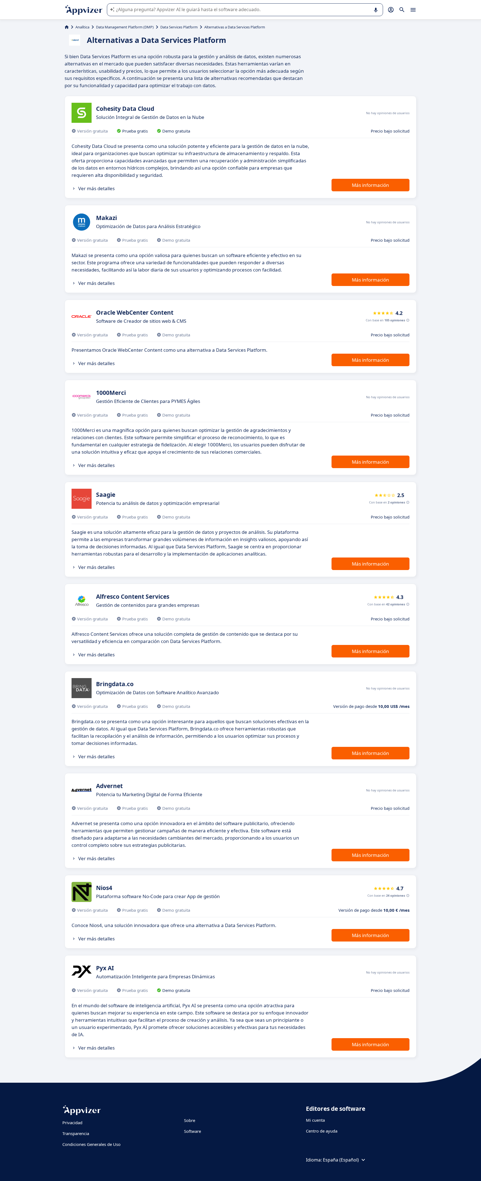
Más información (370, 185)
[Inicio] (67, 27)
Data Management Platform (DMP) (125, 27)
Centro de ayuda (321, 1131)
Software (192, 1131)
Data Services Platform (179, 27)
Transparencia (75, 1133)
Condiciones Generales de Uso (91, 1144)
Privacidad (72, 1122)
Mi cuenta (315, 1120)
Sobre (189, 1120)
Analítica (82, 27)
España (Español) (341, 1160)
